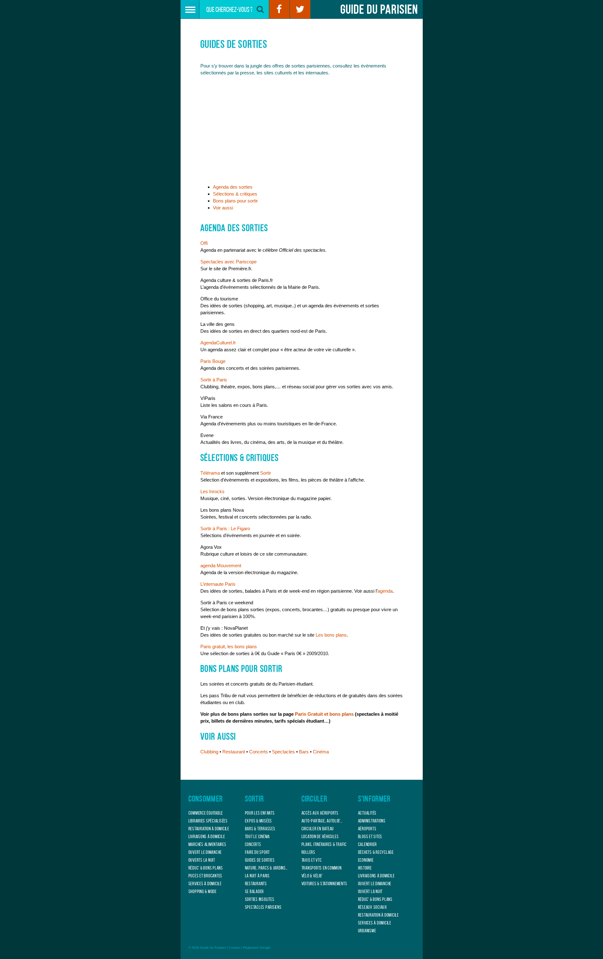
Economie (366, 860)
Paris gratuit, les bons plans (228, 646)
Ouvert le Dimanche (205, 852)
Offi (204, 243)
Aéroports (367, 828)
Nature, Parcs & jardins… (266, 867)
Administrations (372, 820)
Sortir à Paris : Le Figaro (225, 528)
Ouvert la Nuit (370, 891)
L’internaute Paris (218, 584)
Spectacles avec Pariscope (228, 261)
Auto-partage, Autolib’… (322, 820)
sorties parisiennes (310, 65)
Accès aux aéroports (320, 813)
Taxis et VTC (312, 860)
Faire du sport (257, 852)
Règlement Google (256, 947)
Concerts (258, 751)
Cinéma (321, 751)
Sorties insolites (259, 899)
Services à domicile (205, 883)
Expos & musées (258, 820)
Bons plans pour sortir (235, 200)
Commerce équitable (205, 813)
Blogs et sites (370, 836)
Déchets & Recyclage (376, 852)
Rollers (308, 852)
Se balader (254, 891)
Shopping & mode (202, 891)
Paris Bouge (212, 361)
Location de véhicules (320, 836)
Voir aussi (223, 207)
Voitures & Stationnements (324, 883)
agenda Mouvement (220, 565)
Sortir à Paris (213, 379)
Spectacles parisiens (263, 907)
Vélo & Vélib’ (312, 875)
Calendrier (367, 844)
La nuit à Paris (257, 875)
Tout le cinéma (257, 836)
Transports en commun (322, 867)
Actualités (367, 813)
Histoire (365, 867)
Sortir (265, 473)
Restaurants (256, 883)
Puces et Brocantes (205, 875)
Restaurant (233, 751)
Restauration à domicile (208, 828)
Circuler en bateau (318, 828)
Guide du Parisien (379, 9)
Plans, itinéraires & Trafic (324, 844)
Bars (304, 751)
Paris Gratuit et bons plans (324, 714)
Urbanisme (367, 930)
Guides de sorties (260, 860)
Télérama (210, 473)
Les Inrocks (212, 491)
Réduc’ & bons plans (205, 867)
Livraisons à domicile (206, 836)
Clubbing (209, 751)
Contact (234, 947)
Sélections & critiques (235, 194)
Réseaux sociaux (372, 907)
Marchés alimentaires (207, 844)
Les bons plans (331, 635)
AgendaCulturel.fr (218, 342)
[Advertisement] (301, 132)
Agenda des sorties (233, 187)
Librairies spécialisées (208, 820)
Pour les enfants (260, 813)
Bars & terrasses (260, 828)
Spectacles (283, 751)
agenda (385, 591)
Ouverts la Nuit (201, 860)
